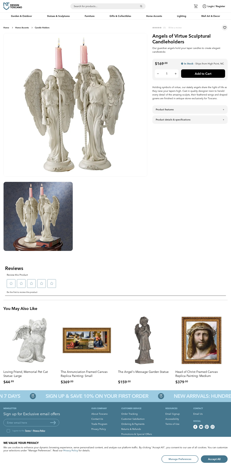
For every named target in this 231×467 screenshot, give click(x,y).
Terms (28, 430)
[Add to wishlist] (225, 28)
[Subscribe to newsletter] (52, 422)
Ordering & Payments (132, 423)
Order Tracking (129, 413)
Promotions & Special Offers (136, 434)
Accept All (214, 459)
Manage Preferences (180, 459)
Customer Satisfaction (133, 418)
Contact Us (97, 418)
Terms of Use (172, 423)
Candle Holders (42, 27)
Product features (165, 109)
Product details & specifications (173, 119)
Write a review (175, 27)
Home (6, 27)
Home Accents (22, 27)
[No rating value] (157, 27)
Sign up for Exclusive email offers (31, 413)
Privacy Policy (39, 430)
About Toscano (99, 413)
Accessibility (172, 418)
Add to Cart (203, 74)
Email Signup (172, 413)
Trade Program (99, 423)
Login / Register (216, 6)
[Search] (141, 6)
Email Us (198, 413)
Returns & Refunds (131, 429)
